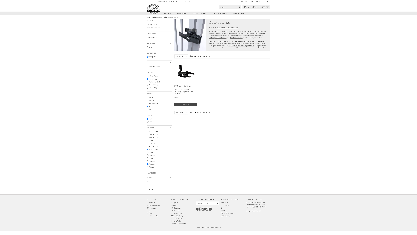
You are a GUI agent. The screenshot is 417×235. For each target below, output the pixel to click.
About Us (224, 203)
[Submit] (217, 203)
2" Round (151, 140)
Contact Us (185, 1)
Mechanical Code (154, 82)
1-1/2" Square (153, 131)
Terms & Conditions (178, 224)
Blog (222, 208)
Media (223, 211)
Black (150, 119)
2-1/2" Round (153, 146)
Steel (150, 106)
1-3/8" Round (153, 134)
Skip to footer (60, 14)
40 (198, 56)
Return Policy (176, 221)
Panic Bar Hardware (154, 28)
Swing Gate (152, 57)
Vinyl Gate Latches (220, 38)
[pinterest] (206, 209)
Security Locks (152, 25)
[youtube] (203, 209)
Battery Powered (154, 76)
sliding (258, 41)
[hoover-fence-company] (197, 209)
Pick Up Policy (176, 218)
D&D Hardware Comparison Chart (227, 28)
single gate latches (234, 46)
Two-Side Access (154, 66)
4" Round (151, 158)
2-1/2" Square (153, 149)
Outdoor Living (220, 13)
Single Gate (152, 47)
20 (195, 56)
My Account (176, 205)
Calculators (151, 203)
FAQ (148, 211)
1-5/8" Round (153, 137)
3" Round (151, 152)
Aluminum (152, 97)
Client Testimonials (228, 213)
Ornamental (152, 38)
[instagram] (210, 209)
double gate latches (247, 46)
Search (223, 7)
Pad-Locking (152, 88)
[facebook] (200, 209)
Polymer (151, 100)
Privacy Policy (176, 213)
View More (185, 104)
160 (204, 56)
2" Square (151, 143)
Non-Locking (152, 85)
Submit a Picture (153, 216)
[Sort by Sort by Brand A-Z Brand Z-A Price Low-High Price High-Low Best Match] (181, 56)
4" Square (151, 161)
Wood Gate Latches (236, 38)
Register (251, 1)
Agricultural (239, 13)
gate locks (237, 41)
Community (225, 216)
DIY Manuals (151, 208)
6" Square (151, 167)
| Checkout (264, 7)
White (150, 122)
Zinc (149, 109)
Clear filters (151, 189)
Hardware (181, 13)
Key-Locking (152, 79)
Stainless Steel (153, 103)
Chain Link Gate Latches (240, 36)
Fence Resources (153, 205)
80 (201, 56)
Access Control (199, 13)
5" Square (151, 164)
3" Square (151, 155)
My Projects (175, 208)
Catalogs (150, 213)
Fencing (167, 13)
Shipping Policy (177, 216)
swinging (250, 41)
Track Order (266, 1)
